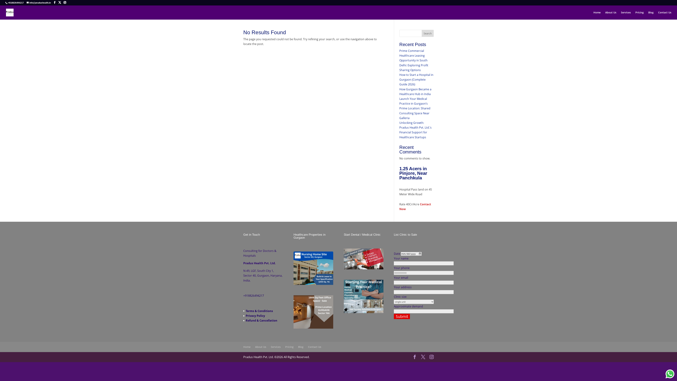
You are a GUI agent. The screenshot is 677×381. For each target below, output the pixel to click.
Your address (403, 287)
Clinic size (400, 297)
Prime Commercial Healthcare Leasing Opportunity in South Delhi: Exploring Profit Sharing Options (413, 60)
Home (597, 12)
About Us (610, 12)
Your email (401, 278)
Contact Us (664, 12)
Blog (651, 12)
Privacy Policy (255, 316)
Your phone (402, 268)
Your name (401, 258)
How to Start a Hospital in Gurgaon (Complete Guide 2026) (416, 79)
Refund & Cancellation (261, 320)
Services (626, 12)
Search (428, 33)
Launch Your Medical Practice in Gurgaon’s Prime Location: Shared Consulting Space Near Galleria (414, 108)
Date (397, 254)
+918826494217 (16, 3)
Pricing (639, 12)
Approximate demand (408, 306)
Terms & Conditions (259, 311)
